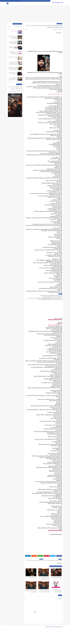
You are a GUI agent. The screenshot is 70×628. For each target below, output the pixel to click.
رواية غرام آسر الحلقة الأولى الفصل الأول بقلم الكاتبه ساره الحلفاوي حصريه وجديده (57, 590)
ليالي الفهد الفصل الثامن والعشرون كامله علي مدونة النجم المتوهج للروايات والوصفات (12, 42)
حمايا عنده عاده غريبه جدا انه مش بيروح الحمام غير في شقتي (51, 296)
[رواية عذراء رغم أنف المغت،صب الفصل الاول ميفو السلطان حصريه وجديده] (56, 572)
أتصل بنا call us (29, 0)
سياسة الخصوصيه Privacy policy (45, 0)
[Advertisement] (35, 14)
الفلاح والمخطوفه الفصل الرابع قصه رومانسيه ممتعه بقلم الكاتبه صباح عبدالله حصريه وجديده (31, 590)
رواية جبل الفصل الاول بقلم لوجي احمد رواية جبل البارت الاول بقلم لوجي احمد (13, 52)
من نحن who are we (24, 0)
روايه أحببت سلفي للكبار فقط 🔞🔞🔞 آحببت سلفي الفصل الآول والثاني (13, 47)
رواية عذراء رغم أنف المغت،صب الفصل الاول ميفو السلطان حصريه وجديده (49, 299)
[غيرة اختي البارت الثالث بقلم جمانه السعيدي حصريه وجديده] (31, 572)
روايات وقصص (59, 23)
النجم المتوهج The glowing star (55, 2)
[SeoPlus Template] (62, 626)
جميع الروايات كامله (14, 30)
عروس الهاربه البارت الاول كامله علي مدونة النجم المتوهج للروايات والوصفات (12, 37)
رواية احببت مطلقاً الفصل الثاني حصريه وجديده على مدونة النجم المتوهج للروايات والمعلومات (12, 68)
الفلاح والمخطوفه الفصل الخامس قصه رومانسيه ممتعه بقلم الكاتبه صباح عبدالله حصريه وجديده (44, 590)
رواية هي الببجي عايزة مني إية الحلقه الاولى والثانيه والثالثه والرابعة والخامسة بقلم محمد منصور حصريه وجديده (44, 298)
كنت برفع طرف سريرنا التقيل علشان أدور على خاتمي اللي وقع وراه (50, 295)
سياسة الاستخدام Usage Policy (36, 0)
